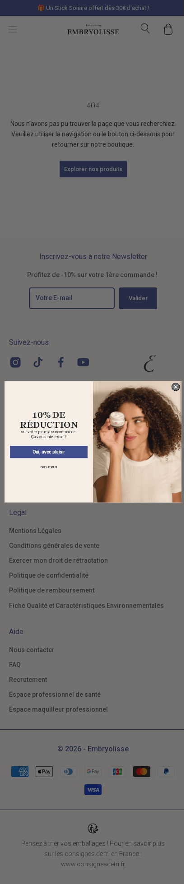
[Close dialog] (176, 387)
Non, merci (48, 467)
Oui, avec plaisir (49, 452)
